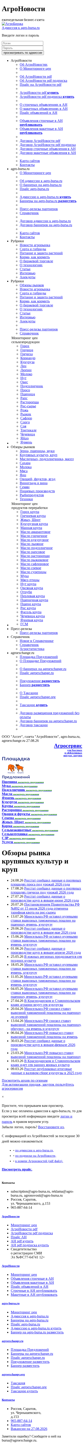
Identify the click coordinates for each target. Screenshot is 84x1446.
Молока (26, 467)
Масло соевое (30, 568)
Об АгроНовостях (33, 64)
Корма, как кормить (35, 257)
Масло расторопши (35, 556)
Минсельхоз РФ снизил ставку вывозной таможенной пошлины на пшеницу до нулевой (46, 1013)
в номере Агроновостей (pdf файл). (39, 1161)
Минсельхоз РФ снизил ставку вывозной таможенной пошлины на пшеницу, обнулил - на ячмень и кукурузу (46, 1025)
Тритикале (28, 430)
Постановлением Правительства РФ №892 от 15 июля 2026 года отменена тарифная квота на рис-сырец (45, 908)
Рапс (24, 398)
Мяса (24, 471)
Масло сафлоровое (34, 564)
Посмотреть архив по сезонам (24, 1080)
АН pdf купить (22, 1241)
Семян (25, 487)
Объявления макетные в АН (41, 131)
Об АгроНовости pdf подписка (43, 80)
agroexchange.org (13, 1374)
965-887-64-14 (21, 1421)
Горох (24, 346)
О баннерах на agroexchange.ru (43, 669)
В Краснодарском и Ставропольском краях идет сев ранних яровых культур (45, 1063)
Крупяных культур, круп (38, 455)
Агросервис (68, 746)
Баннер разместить (25, 1366)
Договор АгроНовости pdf (40, 141)
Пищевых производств (37, 491)
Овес (24, 382)
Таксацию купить (24, 1391)
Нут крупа (28, 584)
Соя (23, 426)
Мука (24, 576)
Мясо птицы (29, 580)
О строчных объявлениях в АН (43, 105)
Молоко (26, 374)
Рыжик (25, 414)
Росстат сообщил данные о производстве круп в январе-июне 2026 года (45, 898)
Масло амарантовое (35, 532)
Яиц (23, 475)
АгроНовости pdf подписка (47, 96)
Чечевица (27, 434)
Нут (23, 378)
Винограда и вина (33, 483)
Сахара (25, 463)
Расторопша (29, 402)
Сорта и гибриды (33, 249)
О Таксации (29, 693)
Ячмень (26, 442)
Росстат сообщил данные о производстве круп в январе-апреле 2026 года (46, 950)
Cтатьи (25, 269)
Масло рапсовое (32, 552)
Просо (25, 390)
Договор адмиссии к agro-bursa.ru (45, 221)
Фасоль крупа (30, 612)
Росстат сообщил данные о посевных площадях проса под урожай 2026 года (46, 882)
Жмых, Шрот (30, 520)
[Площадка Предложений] (16, 778)
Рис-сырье (28, 406)
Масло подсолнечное (36, 548)
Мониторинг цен (24, 1225)
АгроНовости (10, 1216)
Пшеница (27, 394)
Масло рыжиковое (34, 560)
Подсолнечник (31, 386)
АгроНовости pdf (39, 92)
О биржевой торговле (36, 261)
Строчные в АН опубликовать (34, 1290)
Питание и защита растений (41, 253)
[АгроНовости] (12, 24)
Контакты (27, 165)
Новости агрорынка (35, 245)
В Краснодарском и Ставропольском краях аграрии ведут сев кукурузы (45, 1003)
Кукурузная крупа (34, 524)
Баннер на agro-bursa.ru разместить (37, 1332)
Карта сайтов (30, 161)
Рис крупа (28, 608)
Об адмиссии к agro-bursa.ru (41, 181)
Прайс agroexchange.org (38, 697)
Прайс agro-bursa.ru (34, 189)
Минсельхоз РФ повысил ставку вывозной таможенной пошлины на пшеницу (46, 1055)
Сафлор (26, 418)
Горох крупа (29, 512)
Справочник (29, 213)
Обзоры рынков (32, 285)
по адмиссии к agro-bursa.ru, (34, 1150)
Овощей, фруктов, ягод (37, 479)
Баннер (35, 685)
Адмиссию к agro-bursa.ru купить (36, 1328)
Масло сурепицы (33, 572)
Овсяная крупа (31, 588)
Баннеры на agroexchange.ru (32, 1354)
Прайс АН (19, 1237)
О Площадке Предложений (40, 661)
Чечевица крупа (32, 616)
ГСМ (24, 624)
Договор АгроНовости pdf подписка (48, 145)
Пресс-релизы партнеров (39, 209)
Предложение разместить (30, 1362)
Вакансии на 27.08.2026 (29, 1429)
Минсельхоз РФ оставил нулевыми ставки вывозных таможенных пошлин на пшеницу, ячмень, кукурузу (44, 920)
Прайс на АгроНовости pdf (40, 84)
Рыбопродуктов (32, 495)
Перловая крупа (32, 596)
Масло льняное (31, 544)
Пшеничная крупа (34, 600)
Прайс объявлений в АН (38, 113)
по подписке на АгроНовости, (35, 1155)
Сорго (25, 422)
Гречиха (26, 354)
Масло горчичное (33, 536)
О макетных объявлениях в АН (44, 109)
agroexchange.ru (12, 1341)
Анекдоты (27, 277)
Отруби (26, 592)
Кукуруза (27, 362)
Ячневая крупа (31, 620)
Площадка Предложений (39, 657)
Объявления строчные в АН (41, 123)
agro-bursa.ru (10, 1303)
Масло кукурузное (34, 540)
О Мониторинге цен (35, 68)
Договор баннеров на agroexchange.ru (48, 721)
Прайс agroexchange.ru (37, 673)
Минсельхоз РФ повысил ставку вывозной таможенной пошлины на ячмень (44, 1035)
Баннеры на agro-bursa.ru (48, 201)
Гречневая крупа (33, 516)
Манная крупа (31, 528)
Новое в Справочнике (37, 641)
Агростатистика (32, 649)
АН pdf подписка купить (30, 1245)
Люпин (26, 370)
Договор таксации (34, 725)
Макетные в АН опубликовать (34, 1294)
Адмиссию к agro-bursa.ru (45, 197)
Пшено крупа (30, 604)
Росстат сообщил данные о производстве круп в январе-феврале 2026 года (43, 1045)
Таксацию (33, 705)
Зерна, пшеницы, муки (37, 451)
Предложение (40, 681)
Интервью (27, 273)
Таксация (18, 1383)
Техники (26, 499)
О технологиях (31, 265)
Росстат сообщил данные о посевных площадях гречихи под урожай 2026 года (46, 890)
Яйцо (24, 438)
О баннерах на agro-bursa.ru (41, 185)
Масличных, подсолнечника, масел (47, 459)
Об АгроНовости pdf (36, 76)
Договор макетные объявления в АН (48, 153)
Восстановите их (51, 1127)
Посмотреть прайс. (17, 1169)
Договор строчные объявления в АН (48, 149)
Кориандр (27, 358)
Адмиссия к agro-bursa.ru (21, 28)
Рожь (24, 410)
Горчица (26, 350)
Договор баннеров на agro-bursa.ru (46, 225)
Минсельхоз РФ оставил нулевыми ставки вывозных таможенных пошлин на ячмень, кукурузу (44, 940)
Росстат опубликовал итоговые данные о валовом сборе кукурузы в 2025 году (46, 1071)
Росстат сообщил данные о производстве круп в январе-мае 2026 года (43, 930)
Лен (23, 366)
